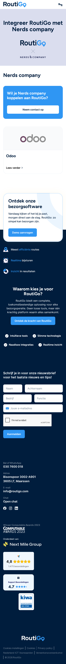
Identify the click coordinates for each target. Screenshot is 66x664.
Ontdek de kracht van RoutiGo (33, 320)
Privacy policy (45, 648)
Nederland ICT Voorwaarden (18, 652)
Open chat (10, 501)
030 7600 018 (13, 466)
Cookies (31, 648)
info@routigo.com (15, 491)
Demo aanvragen (22, 232)
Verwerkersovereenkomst (49, 652)
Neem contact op (33, 109)
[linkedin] (16, 508)
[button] (60, 4)
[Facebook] (4, 508)
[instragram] (10, 508)
